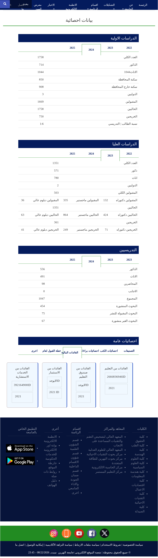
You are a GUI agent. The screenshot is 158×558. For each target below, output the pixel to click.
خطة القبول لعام (52, 350)
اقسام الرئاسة (93, 6)
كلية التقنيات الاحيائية (140, 498)
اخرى (34, 350)
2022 (129, 47)
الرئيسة (143, 4)
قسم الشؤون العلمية (74, 444)
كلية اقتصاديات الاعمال (138, 485)
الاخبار (51, 4)
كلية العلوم (138, 458)
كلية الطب (138, 445)
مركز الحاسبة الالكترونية (107, 467)
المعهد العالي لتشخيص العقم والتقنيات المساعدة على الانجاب (104, 441)
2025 (72, 47)
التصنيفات (129, 350)
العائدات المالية (70, 352)
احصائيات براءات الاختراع (90, 350)
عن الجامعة (128, 6)
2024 (91, 49)
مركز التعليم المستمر (109, 471)
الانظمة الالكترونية (71, 6)
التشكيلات (109, 4)
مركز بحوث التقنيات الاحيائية (105, 454)
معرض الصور (38, 6)
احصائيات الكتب (109, 350)
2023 (110, 47)
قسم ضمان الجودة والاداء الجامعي (73, 479)
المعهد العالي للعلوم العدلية (105, 449)
